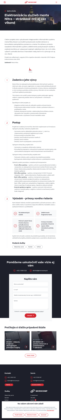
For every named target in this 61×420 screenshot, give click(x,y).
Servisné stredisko (36, 385)
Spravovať (43, 415)
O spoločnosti (34, 395)
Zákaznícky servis (19, 247)
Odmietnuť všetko (32, 415)
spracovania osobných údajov (35, 311)
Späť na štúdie (11, 11)
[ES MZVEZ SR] (53, 346)
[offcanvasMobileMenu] (56, 2)
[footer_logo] (38, 391)
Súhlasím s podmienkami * (29, 311)
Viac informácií (50, 410)
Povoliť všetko (18, 415)
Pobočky (8, 385)
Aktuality (32, 398)
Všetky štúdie (30, 355)
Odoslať (29, 316)
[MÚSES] (26, 346)
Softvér (39, 247)
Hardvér (30, 247)
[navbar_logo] (31, 2)
